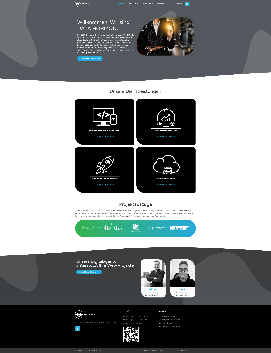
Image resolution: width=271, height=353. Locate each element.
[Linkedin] (187, 4)
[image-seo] (105, 167)
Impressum (183, 350)
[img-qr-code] (131, 334)
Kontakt (179, 4)
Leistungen (132, 4)
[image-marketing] (166, 119)
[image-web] (105, 119)
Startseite (120, 4)
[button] (194, 4)
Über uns (160, 4)
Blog (169, 4)
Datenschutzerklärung (153, 350)
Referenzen (146, 4)
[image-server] (166, 167)
